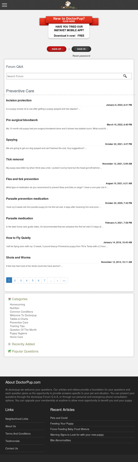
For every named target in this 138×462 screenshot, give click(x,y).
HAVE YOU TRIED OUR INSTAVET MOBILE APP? (69, 28)
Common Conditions (21, 311)
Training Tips (17, 326)
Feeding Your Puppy (61, 423)
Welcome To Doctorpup (23, 315)
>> (64, 280)
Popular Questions (25, 351)
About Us (10, 426)
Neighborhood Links (16, 419)
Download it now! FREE (69, 35)
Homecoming (17, 304)
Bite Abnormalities (60, 440)
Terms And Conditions (18, 433)
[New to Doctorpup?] (69, 19)
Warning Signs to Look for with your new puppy (77, 434)
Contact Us (11, 448)
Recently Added (23, 343)
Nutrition (14, 308)
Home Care (16, 337)
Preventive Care (19, 322)
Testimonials (12, 441)
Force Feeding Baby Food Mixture (69, 429)
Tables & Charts (19, 319)
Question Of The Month (23, 329)
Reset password (81, 55)
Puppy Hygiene (18, 333)
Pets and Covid (59, 418)
